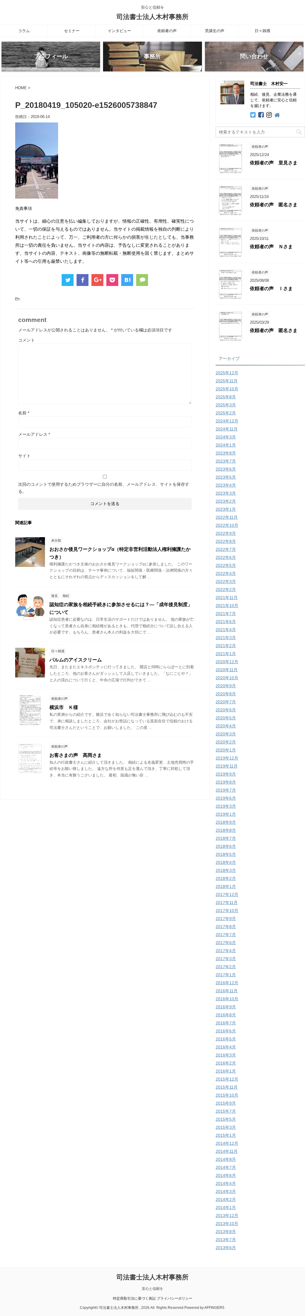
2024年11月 (227, 429)
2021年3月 (226, 637)
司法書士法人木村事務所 (152, 17)
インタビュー (119, 31)
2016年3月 (226, 1055)
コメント (26, 340)
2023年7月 (226, 461)
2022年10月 (227, 525)
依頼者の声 (167, 31)
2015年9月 (226, 1103)
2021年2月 (226, 645)
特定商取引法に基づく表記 (134, 1298)
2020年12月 (227, 661)
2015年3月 (226, 1127)
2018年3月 (226, 870)
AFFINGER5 (214, 1308)
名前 (23, 413)
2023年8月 (226, 453)
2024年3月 (226, 437)
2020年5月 (226, 718)
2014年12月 (227, 1143)
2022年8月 (226, 541)
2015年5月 (226, 1119)
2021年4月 (226, 629)
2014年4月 (226, 1183)
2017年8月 (226, 926)
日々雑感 (262, 31)
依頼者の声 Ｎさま (271, 246)
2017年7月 (226, 934)
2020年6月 (226, 709)
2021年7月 (226, 613)
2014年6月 (226, 1175)
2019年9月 (226, 774)
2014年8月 (226, 1159)
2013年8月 (226, 1231)
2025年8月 (226, 396)
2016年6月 (226, 1031)
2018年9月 (226, 822)
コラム (24, 31)
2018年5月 (226, 854)
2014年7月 (226, 1167)
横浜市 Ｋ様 (63, 707)
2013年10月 (227, 1223)
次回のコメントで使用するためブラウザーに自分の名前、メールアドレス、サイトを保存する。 (103, 488)
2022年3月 (226, 581)
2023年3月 (226, 493)
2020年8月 (226, 693)
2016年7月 (226, 1023)
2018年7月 (226, 838)
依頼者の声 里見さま (274, 162)
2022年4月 (226, 573)
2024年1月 (226, 445)
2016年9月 (226, 1006)
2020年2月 (226, 742)
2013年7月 (226, 1239)
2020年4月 (226, 726)
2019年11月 (227, 766)
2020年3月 (226, 734)
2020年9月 (226, 685)
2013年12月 (227, 1215)
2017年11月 (227, 902)
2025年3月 (226, 404)
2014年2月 (226, 1199)
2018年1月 (226, 886)
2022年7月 (226, 549)
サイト (24, 455)
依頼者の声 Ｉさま (271, 288)
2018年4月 (226, 862)
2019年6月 (226, 798)
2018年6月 (226, 846)
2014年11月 (227, 1151)
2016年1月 (226, 1071)
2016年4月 (226, 1047)
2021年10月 (227, 605)
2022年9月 (226, 533)
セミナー (72, 31)
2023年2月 (226, 501)
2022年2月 (226, 589)
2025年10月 (227, 388)
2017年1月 (226, 974)
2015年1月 (226, 1135)
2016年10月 (227, 998)
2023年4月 (226, 485)
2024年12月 (227, 421)
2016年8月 (226, 1014)
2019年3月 (226, 806)
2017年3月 (226, 958)
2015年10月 (227, 1095)
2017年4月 (226, 950)
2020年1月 (226, 750)
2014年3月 (226, 1191)
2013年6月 (226, 1247)
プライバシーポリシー (174, 1298)
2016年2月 (226, 1063)
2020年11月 (227, 669)
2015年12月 (227, 1079)
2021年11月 (227, 597)
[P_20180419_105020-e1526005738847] (127, 280)
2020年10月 (227, 677)
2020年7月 (226, 701)
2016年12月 (227, 982)
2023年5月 (226, 477)
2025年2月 (226, 413)
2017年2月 (226, 966)
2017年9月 (226, 918)
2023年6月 (226, 469)
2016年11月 (227, 990)
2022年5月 (226, 565)
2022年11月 (227, 517)
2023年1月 (226, 509)
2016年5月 (226, 1039)
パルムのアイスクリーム (75, 659)
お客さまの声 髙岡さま (75, 755)
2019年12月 (227, 758)
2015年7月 (226, 1111)
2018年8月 (226, 830)
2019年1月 (226, 814)
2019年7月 (226, 790)
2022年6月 (226, 557)
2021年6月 (226, 621)
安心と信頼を (152, 1289)
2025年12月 (227, 372)
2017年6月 (226, 942)
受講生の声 (214, 31)
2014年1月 (226, 1207)
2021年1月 (226, 653)
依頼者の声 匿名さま (274, 204)
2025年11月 (227, 380)
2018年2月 (226, 878)
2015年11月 (227, 1087)
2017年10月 (227, 910)
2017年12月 (227, 894)
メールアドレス (34, 434)
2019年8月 (226, 782)
